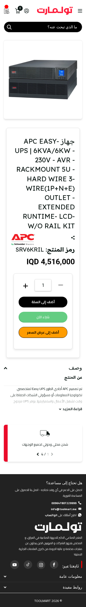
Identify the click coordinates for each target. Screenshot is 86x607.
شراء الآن (43, 317)
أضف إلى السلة (43, 302)
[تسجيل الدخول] (26, 11)
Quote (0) (4, 156)
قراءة (72, 409)
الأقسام (79, 11)
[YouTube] (14, 565)
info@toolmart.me (63, 509)
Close (43, 577)
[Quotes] (7, 11)
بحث (9, 27)
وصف (75, 367)
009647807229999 (63, 503)
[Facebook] (54, 564)
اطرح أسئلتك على (60, 515)
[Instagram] (41, 564)
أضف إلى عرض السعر (43, 332)
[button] (52, 454)
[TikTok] (27, 564)
